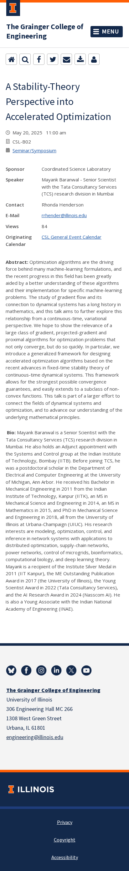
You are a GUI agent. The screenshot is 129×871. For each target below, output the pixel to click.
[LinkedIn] (56, 670)
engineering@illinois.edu (34, 737)
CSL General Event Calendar (71, 237)
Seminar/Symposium (34, 150)
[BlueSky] (11, 670)
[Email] (66, 59)
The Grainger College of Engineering (44, 31)
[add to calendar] (80, 59)
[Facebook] (38, 59)
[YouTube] (86, 670)
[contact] (94, 59)
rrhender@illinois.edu (64, 215)
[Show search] (25, 59)
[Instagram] (41, 670)
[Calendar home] (11, 59)
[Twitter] (52, 59)
